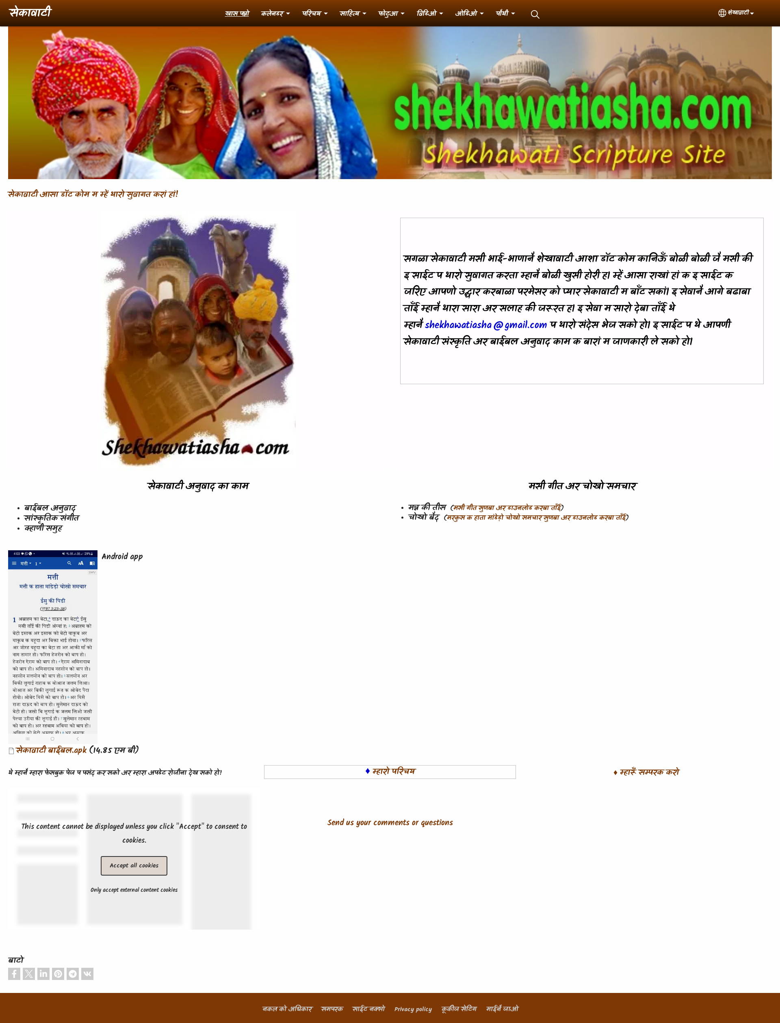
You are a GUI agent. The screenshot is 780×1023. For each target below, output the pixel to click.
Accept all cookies (134, 866)
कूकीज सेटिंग (459, 1009)
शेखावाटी (738, 13)
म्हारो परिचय (394, 772)
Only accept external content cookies (134, 890)
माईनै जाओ (502, 1009)
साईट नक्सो (369, 1009)
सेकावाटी (30, 13)
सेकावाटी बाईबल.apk (51, 751)
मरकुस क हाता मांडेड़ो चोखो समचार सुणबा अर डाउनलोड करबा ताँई (536, 518)
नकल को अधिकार (287, 1009)
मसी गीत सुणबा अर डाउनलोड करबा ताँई (507, 508)
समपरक (332, 1009)
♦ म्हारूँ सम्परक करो (646, 773)
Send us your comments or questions (390, 823)
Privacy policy (413, 1009)
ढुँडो (535, 14)
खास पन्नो (237, 14)
